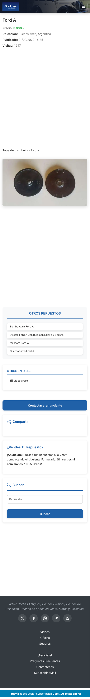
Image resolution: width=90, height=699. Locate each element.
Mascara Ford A (19, 343)
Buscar (45, 514)
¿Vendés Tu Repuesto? (25, 447)
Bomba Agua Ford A (22, 326)
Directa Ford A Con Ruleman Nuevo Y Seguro (36, 334)
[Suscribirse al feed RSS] (67, 618)
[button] (45, 423)
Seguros (45, 643)
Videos (44, 632)
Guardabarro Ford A (22, 351)
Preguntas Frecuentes (45, 661)
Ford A (9, 20)
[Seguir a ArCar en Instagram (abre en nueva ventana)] (45, 618)
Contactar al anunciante (45, 405)
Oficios (45, 637)
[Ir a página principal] (10, 6)
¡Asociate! (45, 655)
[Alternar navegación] (83, 6)
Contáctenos (45, 667)
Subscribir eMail (45, 672)
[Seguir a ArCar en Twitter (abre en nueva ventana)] (22, 618)
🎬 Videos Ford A (20, 380)
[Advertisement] (45, 98)
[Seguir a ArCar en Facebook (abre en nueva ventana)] (33, 618)
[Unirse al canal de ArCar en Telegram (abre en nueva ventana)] (56, 618)
